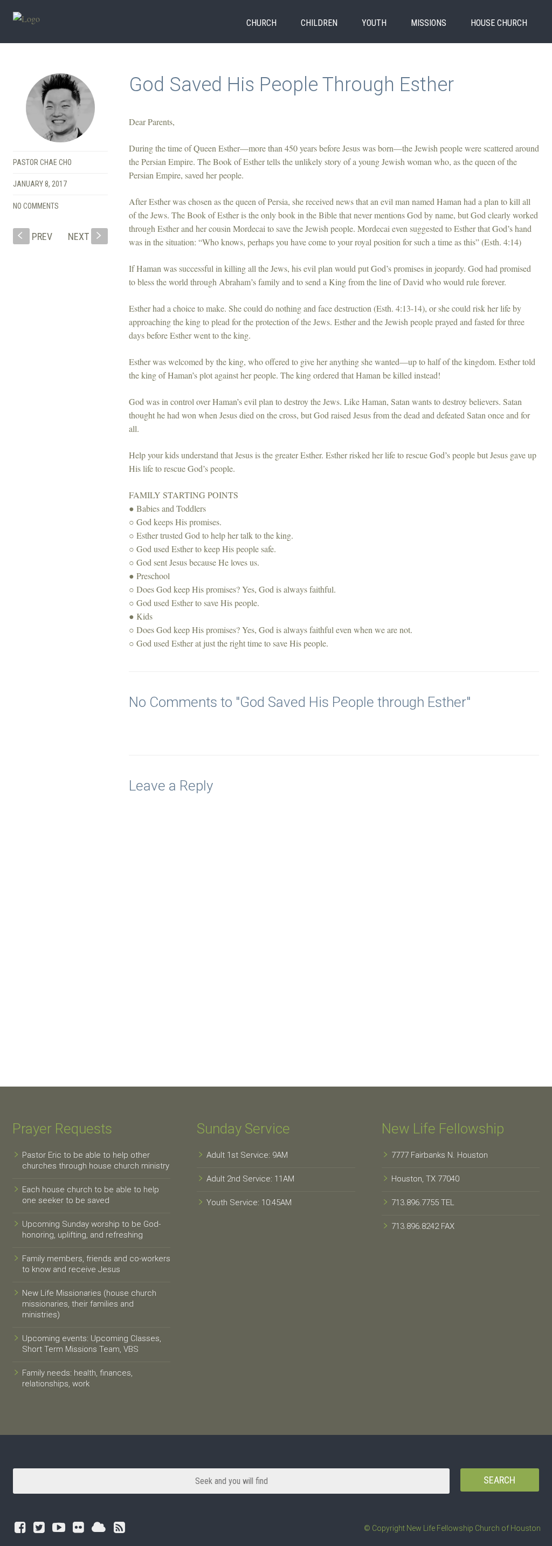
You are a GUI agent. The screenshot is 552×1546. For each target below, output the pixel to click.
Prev (35, 236)
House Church (499, 23)
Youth (374, 23)
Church (261, 23)
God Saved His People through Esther (291, 84)
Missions (428, 23)
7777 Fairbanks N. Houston (439, 1155)
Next (86, 236)
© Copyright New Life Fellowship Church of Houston (452, 1528)
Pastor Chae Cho (42, 162)
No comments (36, 206)
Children (319, 23)
